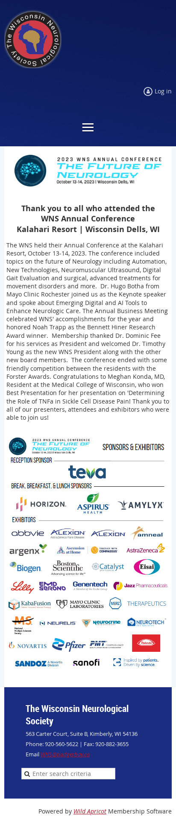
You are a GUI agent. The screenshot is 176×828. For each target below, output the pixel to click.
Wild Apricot (89, 811)
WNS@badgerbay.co (65, 754)
